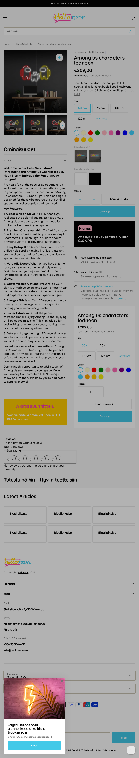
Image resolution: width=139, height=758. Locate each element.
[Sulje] (62, 681)
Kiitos (34, 745)
